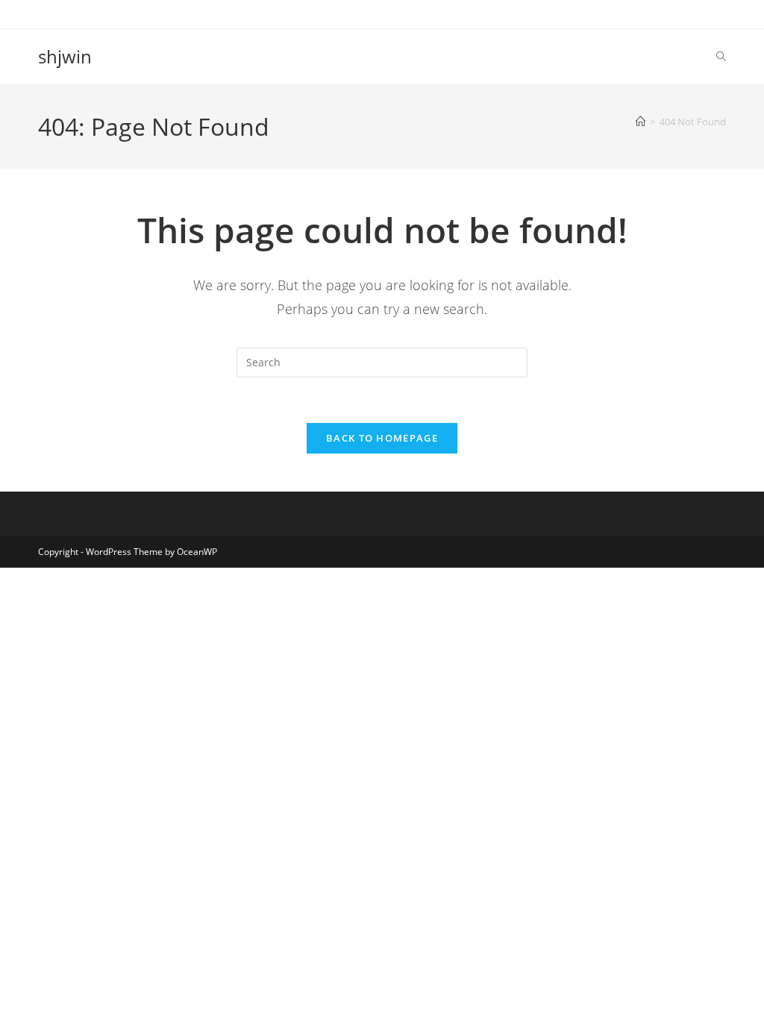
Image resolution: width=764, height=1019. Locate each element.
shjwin (65, 56)
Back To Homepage (382, 438)
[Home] (640, 121)
